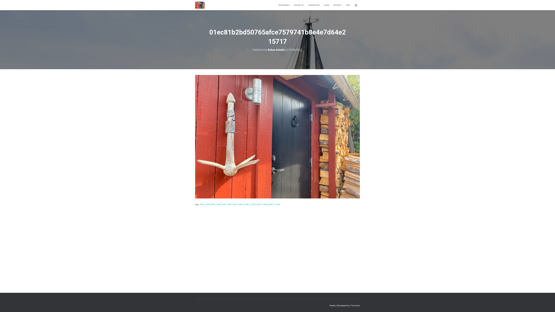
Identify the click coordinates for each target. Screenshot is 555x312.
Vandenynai (314, 5)
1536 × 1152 (250, 204)
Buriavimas (284, 5)
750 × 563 (226, 204)
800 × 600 (215, 204)
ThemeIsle (355, 305)
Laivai (326, 5)
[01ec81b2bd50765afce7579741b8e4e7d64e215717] (277, 136)
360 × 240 (262, 204)
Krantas (337, 5)
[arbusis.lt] (200, 5)
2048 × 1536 (274, 204)
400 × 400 (204, 204)
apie (348, 5)
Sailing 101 (299, 5)
